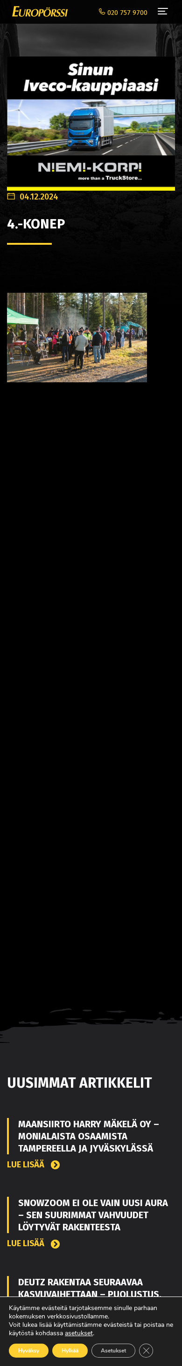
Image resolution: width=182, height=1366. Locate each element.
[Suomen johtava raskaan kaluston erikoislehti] (37, 11)
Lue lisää (26, 1165)
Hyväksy (28, 1350)
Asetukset (113, 1350)
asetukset (79, 1333)
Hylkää (70, 1350)
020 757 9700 (126, 13)
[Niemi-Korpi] (91, 119)
